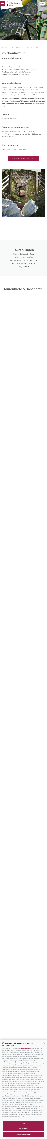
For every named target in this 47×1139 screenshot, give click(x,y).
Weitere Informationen (23, 1134)
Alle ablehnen (23, 1129)
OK (23, 1123)
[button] (44, 1043)
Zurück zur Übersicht (23, 159)
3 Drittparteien (25, 1048)
